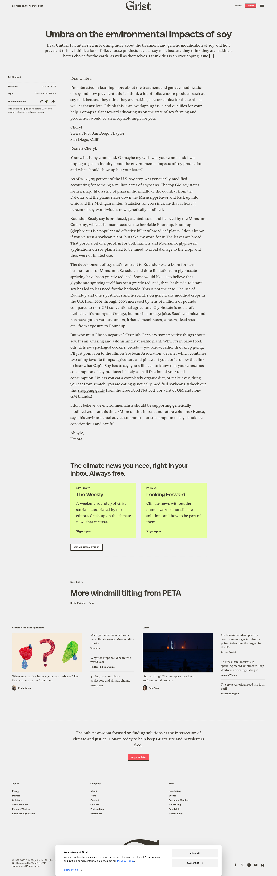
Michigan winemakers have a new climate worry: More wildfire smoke (112, 639)
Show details (71, 869)
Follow (238, 5)
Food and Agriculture (23, 813)
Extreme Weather (21, 809)
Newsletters (175, 791)
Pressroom (96, 813)
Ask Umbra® (14, 77)
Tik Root (94, 666)
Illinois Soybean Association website (144, 353)
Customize (193, 862)
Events (172, 795)
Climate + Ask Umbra (45, 93)
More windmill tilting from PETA (125, 592)
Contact (94, 800)
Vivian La (95, 648)
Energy (16, 791)
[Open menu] (262, 5)
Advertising (175, 804)
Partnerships (97, 809)
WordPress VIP (38, 863)
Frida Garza (24, 688)
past (151, 411)
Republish (174, 809)
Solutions (17, 800)
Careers (94, 804)
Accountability (20, 804)
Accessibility (176, 813)
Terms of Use (18, 866)
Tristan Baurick (229, 652)
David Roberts (77, 603)
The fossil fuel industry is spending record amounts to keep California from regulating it (242, 665)
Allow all (195, 853)
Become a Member (179, 800)
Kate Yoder (154, 688)
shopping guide (91, 390)
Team (93, 795)
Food (91, 603)
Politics (16, 795)
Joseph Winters (229, 675)
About (93, 791)
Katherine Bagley (230, 693)
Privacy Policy (33, 866)
